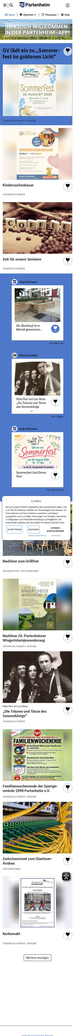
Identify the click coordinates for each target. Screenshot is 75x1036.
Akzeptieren (14, 529)
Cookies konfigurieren (55, 529)
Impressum (56, 535)
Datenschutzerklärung (37, 535)
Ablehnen (33, 529)
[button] (5, 5)
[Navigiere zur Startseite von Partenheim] (36, 5)
